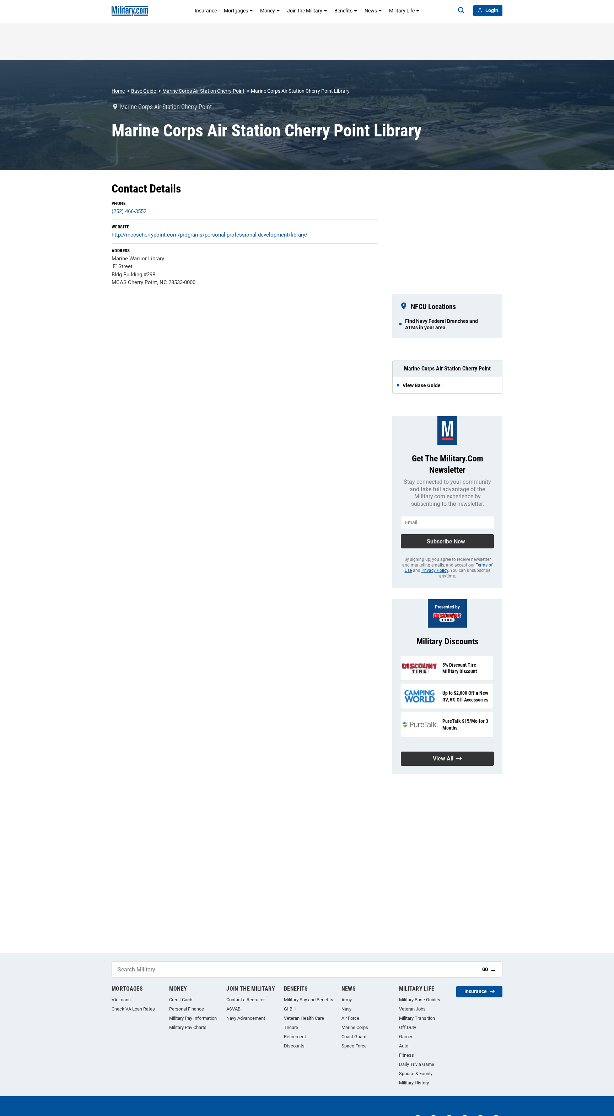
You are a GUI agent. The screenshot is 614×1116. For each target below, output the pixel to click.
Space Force (354, 1046)
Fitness (406, 1055)
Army (346, 999)
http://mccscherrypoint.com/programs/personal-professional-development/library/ (209, 235)
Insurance (206, 10)
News (371, 10)
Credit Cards (181, 999)
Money (267, 10)
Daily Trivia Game (416, 1064)
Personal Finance (186, 1009)
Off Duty (407, 1027)
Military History (414, 1082)
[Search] (461, 10)
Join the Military (304, 10)
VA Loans (121, 999)
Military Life (402, 10)
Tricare (291, 1027)
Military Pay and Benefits (308, 999)
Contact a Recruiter (245, 999)
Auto (403, 1046)
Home (118, 91)
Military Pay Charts (187, 1027)
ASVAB (233, 1009)
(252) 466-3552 (129, 211)
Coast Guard (353, 1036)
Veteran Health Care (304, 1018)
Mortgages (236, 10)
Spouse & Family (415, 1073)
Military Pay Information (193, 1018)
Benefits (343, 10)
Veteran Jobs (412, 1009)
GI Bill (290, 1009)
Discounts (294, 1046)
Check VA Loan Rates (133, 1009)
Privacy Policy (434, 570)
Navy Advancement (245, 1018)
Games (406, 1036)
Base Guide (143, 91)
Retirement (295, 1036)
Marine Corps (354, 1027)
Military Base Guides (419, 999)
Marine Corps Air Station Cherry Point (203, 91)
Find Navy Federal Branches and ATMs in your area (441, 324)
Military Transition (417, 1018)
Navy (346, 1009)
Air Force (350, 1018)
